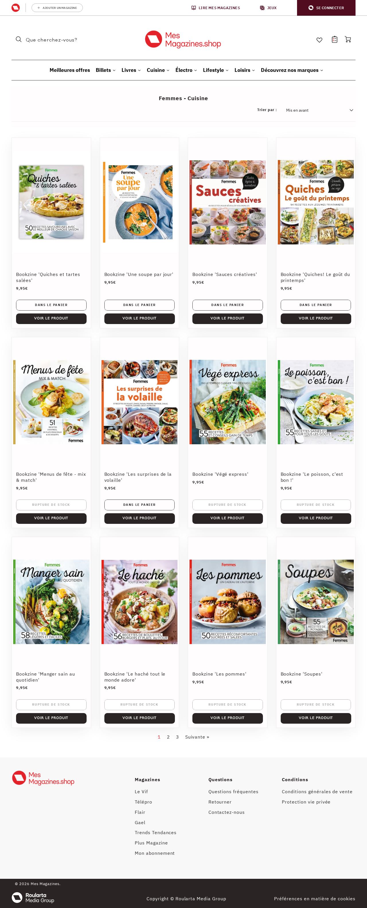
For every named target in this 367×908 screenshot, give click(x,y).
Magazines (147, 779)
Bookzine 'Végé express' (220, 474)
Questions (220, 779)
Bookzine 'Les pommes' (219, 674)
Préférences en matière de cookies (315, 898)
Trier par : (267, 110)
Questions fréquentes (233, 791)
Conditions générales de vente (317, 791)
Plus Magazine (151, 843)
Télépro (143, 802)
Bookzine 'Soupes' (302, 674)
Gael (140, 822)
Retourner (220, 802)
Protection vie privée (306, 802)
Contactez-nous (226, 812)
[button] (326, 8)
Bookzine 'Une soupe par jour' (139, 274)
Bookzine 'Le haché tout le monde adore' (135, 677)
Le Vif (141, 791)
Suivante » (197, 737)
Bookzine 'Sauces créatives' (224, 274)
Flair (140, 812)
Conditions (295, 779)
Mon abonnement (155, 853)
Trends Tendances (156, 832)
